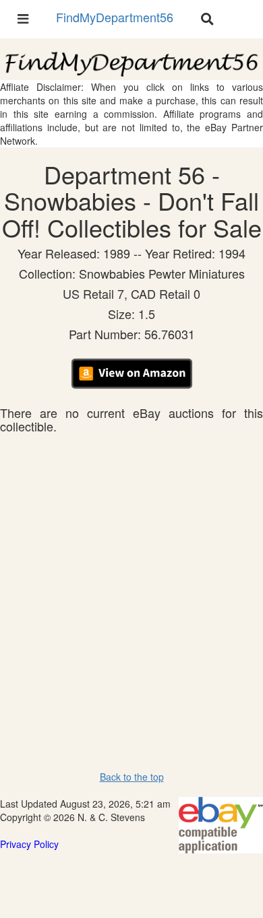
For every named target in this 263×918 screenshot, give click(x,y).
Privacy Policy (29, 844)
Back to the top (132, 776)
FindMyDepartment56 (114, 17)
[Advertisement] (131, 571)
